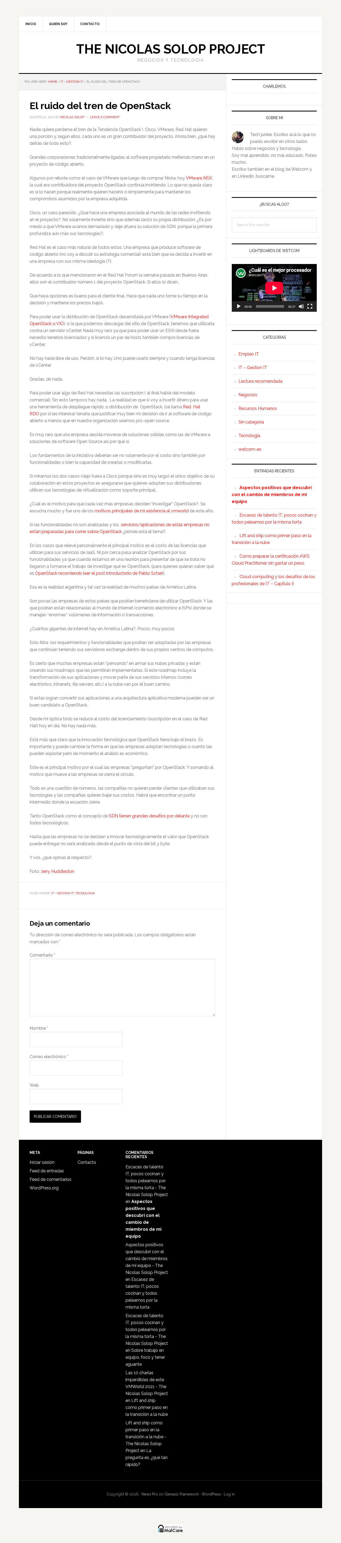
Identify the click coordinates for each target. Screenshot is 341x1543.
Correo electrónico (49, 1056)
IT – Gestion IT (252, 367)
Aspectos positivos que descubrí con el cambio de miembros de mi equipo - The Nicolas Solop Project (146, 1258)
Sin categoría (251, 422)
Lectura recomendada (260, 381)
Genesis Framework (182, 1494)
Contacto (87, 1162)
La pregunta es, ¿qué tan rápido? (146, 1457)
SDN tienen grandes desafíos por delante (149, 815)
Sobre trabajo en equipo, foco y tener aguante (145, 1357)
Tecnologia (85, 893)
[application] (274, 288)
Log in (229, 1494)
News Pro (149, 1494)
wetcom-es (249, 449)
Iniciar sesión (42, 1162)
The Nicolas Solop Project (170, 49)
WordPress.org (44, 1187)
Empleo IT (248, 354)
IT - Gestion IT (62, 893)
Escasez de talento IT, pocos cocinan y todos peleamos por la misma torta (142, 1293)
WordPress (211, 1494)
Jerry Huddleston (57, 871)
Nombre (39, 1028)
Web (34, 1085)
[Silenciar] (301, 306)
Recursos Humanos (257, 408)
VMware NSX (199, 178)
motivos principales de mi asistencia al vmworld (142, 510)
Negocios (247, 394)
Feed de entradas (47, 1170)
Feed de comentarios (50, 1179)
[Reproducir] (238, 306)
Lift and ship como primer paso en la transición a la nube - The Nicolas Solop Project (145, 1436)
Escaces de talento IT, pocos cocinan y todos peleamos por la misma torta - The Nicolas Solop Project (146, 1180)
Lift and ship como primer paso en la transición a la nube (146, 1407)
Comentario (42, 955)
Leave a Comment (105, 117)
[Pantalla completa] (309, 306)
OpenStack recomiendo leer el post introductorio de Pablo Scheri (99, 573)
